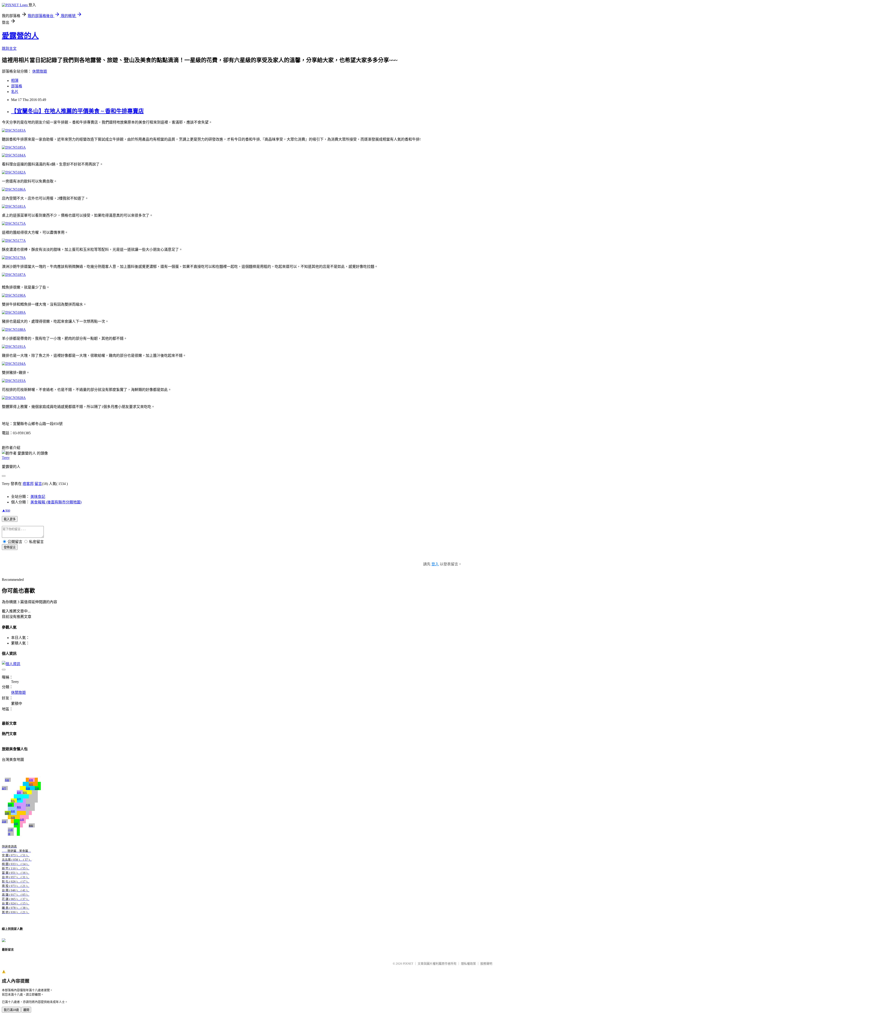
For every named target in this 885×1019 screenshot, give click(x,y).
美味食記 (37, 497)
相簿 (14, 81)
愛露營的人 (20, 36)
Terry (6, 458)
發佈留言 (10, 547)
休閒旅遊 (39, 71)
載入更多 (10, 519)
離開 (26, 1010)
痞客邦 (28, 484)
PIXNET (408, 963)
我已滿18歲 (11, 1010)
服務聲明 (486, 963)
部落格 (16, 86)
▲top (6, 510)
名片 (14, 92)
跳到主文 (9, 48)
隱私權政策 (468, 963)
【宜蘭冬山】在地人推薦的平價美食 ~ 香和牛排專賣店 (77, 111)
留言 (38, 484)
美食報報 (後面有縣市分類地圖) (56, 502)
